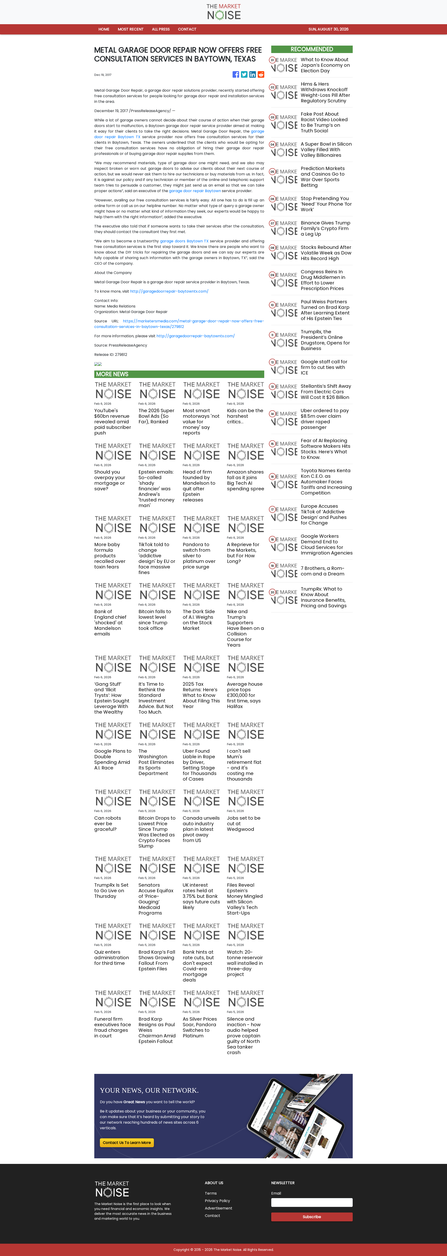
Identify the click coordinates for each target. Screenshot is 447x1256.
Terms (211, 1193)
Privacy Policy (217, 1200)
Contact (212, 1215)
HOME (103, 29)
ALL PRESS (161, 29)
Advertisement (218, 1208)
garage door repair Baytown (195, 191)
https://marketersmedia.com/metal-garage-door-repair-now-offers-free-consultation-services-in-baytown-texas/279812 (179, 323)
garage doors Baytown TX (184, 241)
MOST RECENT (131, 29)
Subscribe (312, 1216)
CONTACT (187, 29)
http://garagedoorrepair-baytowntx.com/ (169, 291)
